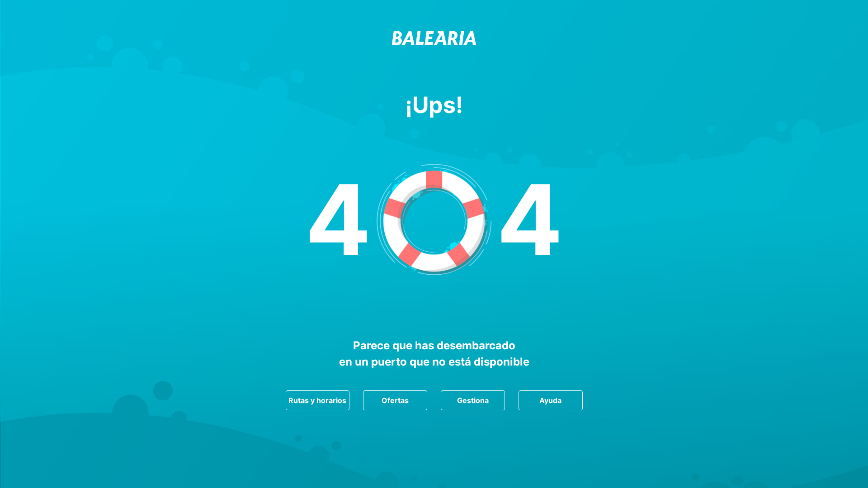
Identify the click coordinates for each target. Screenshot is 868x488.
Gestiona (473, 400)
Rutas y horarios (317, 400)
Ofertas (395, 400)
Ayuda (550, 400)
